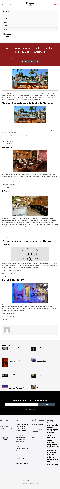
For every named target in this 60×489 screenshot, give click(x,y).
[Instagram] (6, 4)
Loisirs (5, 26)
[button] (53, 4)
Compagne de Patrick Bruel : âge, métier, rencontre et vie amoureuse (52, 457)
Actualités (6, 11)
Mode (5, 22)
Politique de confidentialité (37, 424)
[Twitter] (2, 4)
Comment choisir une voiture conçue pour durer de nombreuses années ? (22, 426)
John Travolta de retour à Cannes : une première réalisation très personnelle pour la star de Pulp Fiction (47, 376)
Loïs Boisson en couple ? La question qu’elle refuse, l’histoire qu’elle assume (22, 445)
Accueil (2, 40)
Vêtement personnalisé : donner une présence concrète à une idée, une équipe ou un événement (19, 349)
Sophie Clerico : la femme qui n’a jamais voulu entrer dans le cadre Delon (21, 432)
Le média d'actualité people (22, 463)
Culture (5, 18)
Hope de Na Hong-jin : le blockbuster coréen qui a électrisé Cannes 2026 (17, 375)
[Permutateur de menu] (55, 18)
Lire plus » (10, 351)
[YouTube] (10, 4)
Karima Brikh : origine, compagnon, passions (53, 428)
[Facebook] (8, 4)
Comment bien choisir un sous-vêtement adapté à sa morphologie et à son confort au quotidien (18, 360)
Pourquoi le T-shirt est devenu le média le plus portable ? (47, 386)
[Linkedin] (4, 4)
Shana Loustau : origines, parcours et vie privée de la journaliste (53, 441)
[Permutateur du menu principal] (57, 35)
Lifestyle (5, 29)
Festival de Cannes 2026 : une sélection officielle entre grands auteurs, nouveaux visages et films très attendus (19, 387)
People (5, 15)
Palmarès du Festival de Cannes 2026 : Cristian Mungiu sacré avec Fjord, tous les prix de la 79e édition (47, 360)
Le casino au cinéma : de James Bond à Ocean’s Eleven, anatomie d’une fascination (46, 349)
